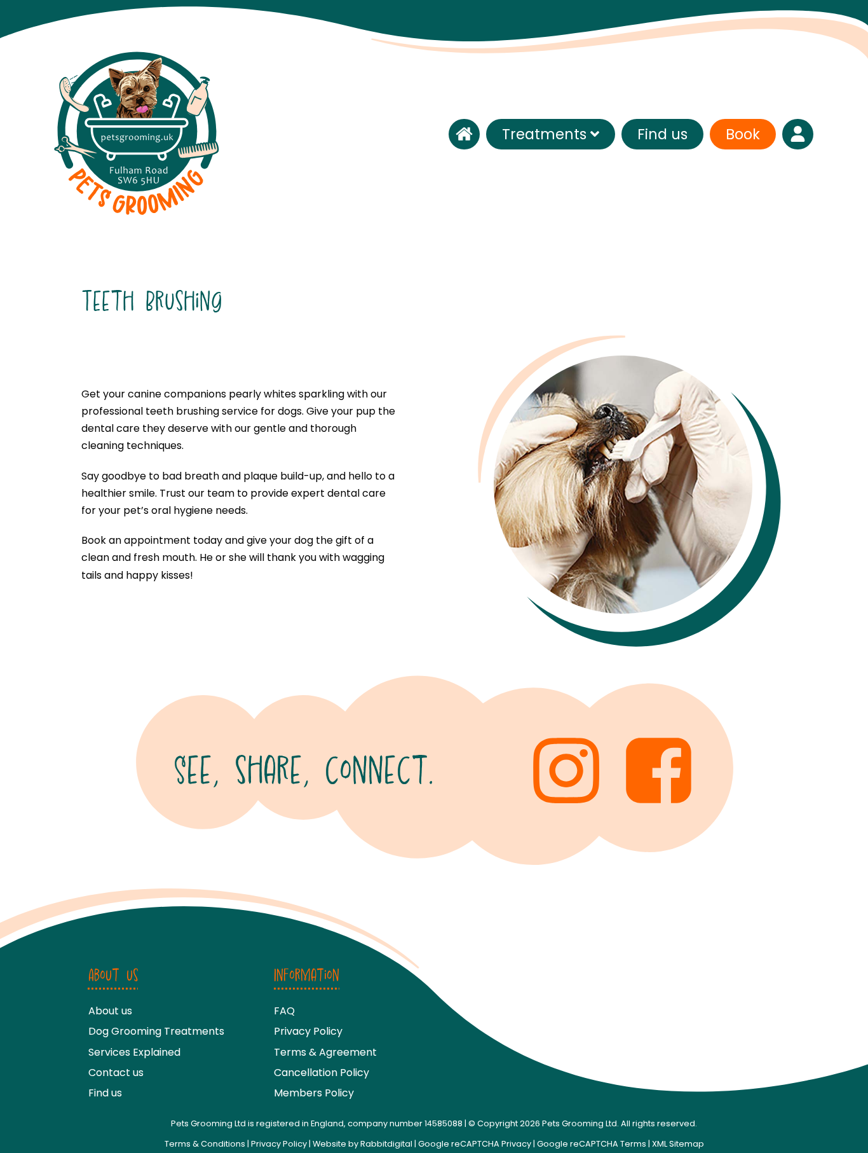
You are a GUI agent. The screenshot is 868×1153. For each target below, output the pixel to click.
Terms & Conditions (205, 1143)
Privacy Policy (308, 1031)
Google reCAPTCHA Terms (591, 1143)
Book (743, 134)
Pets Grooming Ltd (579, 1123)
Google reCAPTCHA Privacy (474, 1143)
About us (110, 1011)
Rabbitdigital (386, 1143)
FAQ (284, 1011)
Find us (662, 134)
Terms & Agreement (325, 1052)
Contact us (116, 1072)
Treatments (544, 134)
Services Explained (134, 1052)
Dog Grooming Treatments (156, 1031)
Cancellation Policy (321, 1072)
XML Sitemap (678, 1143)
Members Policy (314, 1093)
